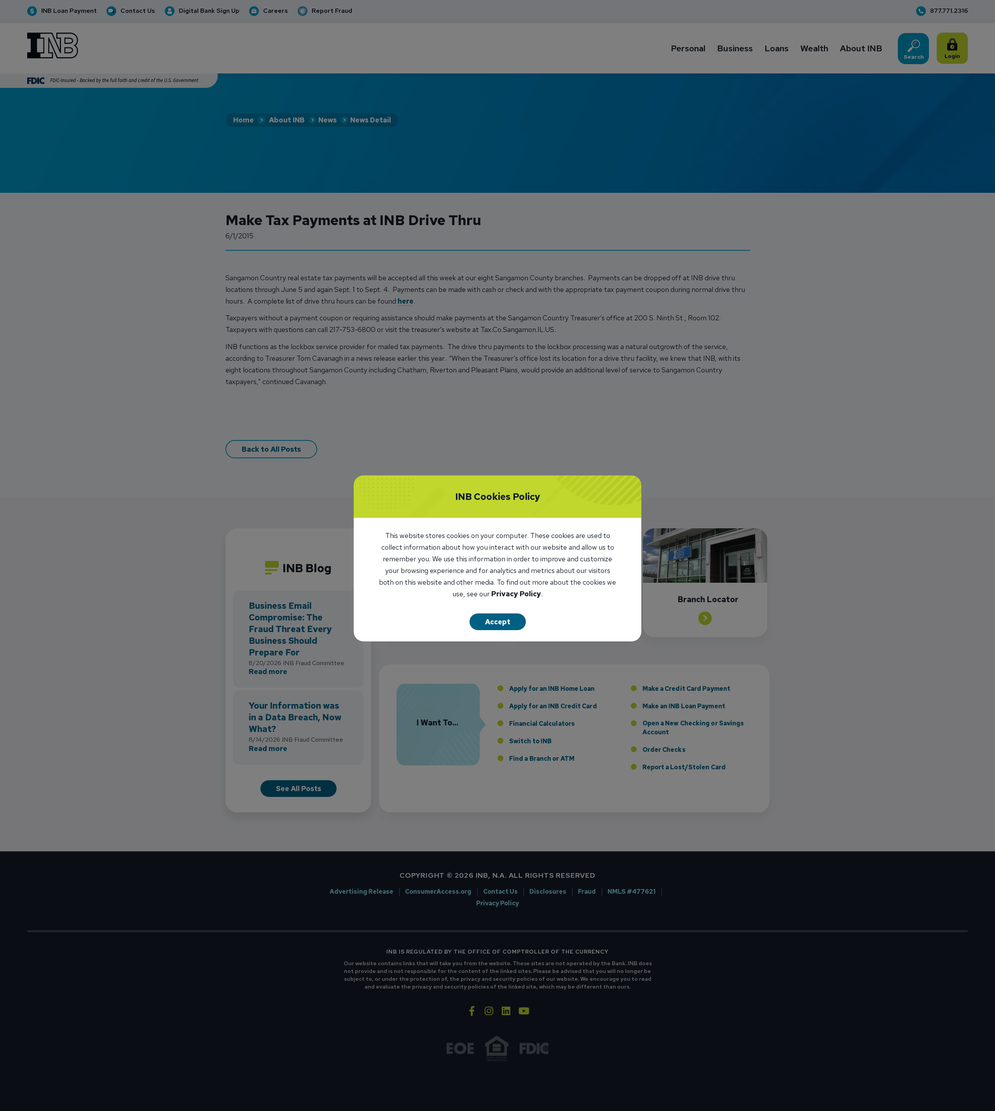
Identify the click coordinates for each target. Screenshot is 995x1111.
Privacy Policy (516, 594)
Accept (497, 621)
